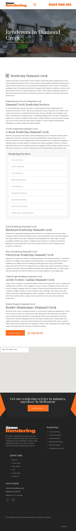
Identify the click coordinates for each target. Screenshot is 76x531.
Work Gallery (16, 466)
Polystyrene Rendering (19, 193)
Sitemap (64, 526)
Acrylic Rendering (17, 160)
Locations (10, 42)
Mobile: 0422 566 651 (13, 491)
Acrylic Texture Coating (19, 206)
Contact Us (15, 476)
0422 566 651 (60, 4)
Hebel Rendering (17, 173)
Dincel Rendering (17, 186)
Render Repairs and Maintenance (22, 213)
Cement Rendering (17, 166)
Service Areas (16, 463)
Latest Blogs (16, 473)
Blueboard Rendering (18, 180)
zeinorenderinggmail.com (15, 488)
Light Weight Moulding (19, 200)
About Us (15, 460)
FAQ (13, 470)
